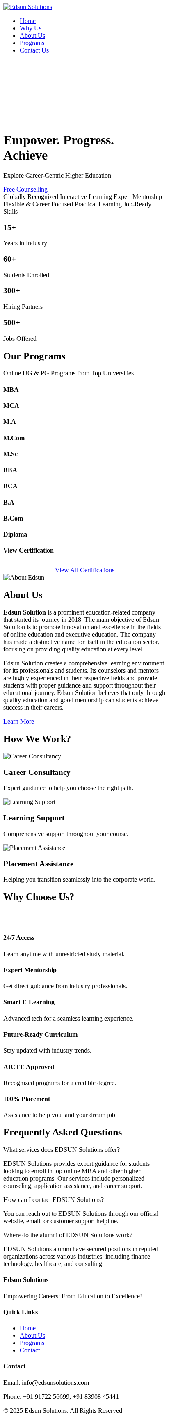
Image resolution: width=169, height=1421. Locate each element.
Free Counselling (25, 189)
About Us (32, 35)
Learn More (18, 721)
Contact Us (34, 50)
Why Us (30, 28)
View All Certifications (84, 570)
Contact (30, 1350)
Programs (32, 42)
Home (28, 20)
